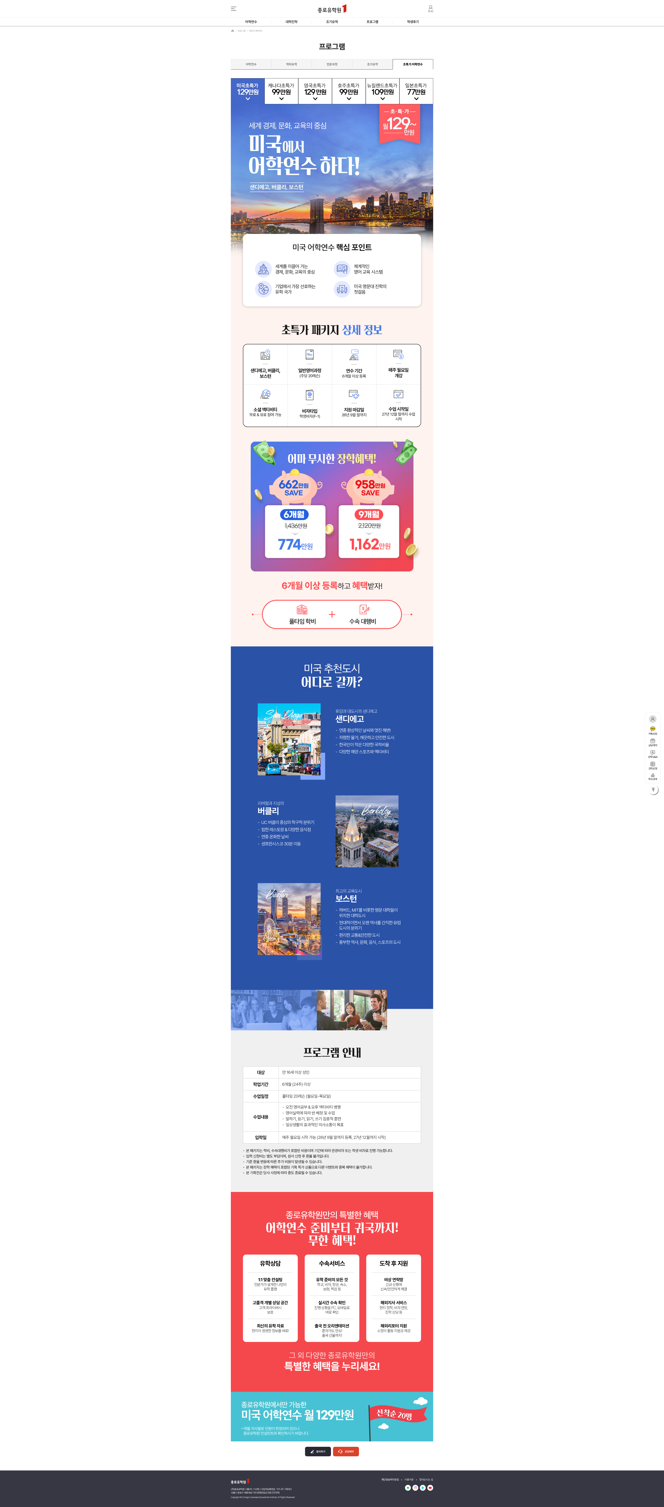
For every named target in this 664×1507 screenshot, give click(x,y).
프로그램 (372, 22)
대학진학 (291, 22)
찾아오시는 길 (426, 1479)
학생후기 (413, 22)
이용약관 (409, 1479)
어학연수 (251, 22)
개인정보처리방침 (390, 1479)
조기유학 (332, 22)
